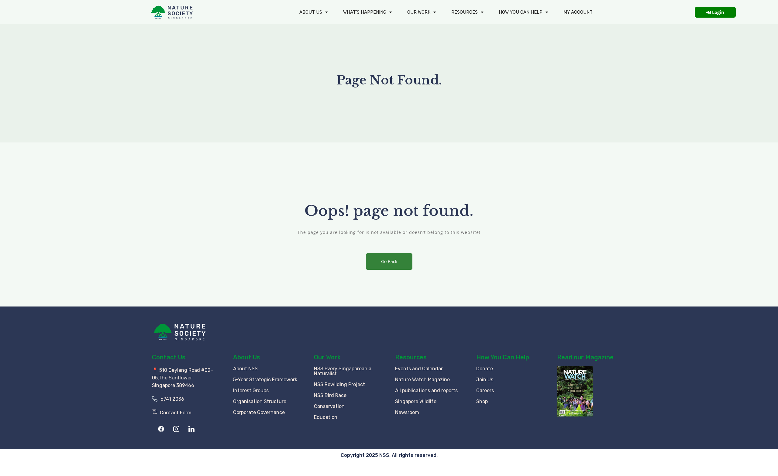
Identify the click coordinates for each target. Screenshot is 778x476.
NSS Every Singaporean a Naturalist (342, 371)
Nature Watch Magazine (422, 379)
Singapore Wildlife (415, 401)
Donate (484, 369)
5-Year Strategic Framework (265, 379)
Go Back (389, 261)
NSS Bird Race (330, 395)
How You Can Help (502, 357)
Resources (464, 12)
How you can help (520, 12)
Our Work (418, 12)
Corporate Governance (259, 412)
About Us (310, 12)
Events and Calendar (419, 369)
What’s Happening (364, 12)
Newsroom (407, 412)
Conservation (329, 406)
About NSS (245, 369)
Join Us (484, 379)
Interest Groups (251, 390)
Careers (485, 390)
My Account (578, 12)
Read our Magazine (585, 357)
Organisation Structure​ (259, 401)
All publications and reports (426, 390)
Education (325, 417)
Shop (482, 401)
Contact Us (168, 357)
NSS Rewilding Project (339, 384)
